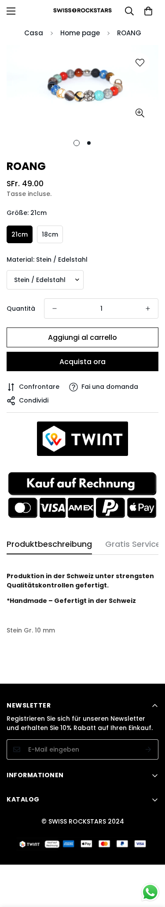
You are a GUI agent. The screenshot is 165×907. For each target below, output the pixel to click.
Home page (80, 33)
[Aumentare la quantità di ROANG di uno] (148, 308)
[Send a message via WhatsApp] (150, 892)
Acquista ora (82, 362)
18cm (50, 234)
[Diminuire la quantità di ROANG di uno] (54, 308)
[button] (148, 11)
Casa (33, 33)
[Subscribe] (148, 749)
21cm (19, 234)
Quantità (21, 308)
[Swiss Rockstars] (82, 11)
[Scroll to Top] (149, 860)
